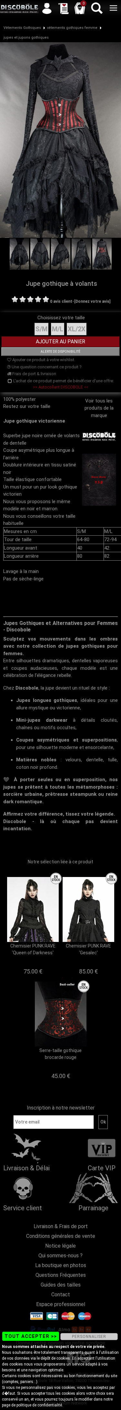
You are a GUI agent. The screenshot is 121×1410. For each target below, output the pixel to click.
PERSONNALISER (89, 1336)
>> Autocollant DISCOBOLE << (60, 387)
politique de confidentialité (39, 1405)
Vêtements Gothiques (22, 28)
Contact (60, 1294)
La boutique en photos (60, 1265)
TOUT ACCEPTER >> (31, 1336)
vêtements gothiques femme (72, 28)
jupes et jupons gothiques (26, 37)
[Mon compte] (47, 8)
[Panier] (80, 8)
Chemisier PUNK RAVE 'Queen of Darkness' (32, 949)
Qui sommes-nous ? (60, 1255)
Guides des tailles (61, 1285)
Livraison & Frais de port (61, 1226)
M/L (57, 329)
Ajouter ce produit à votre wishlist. (43, 359)
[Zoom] (60, 140)
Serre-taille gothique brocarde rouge (60, 1054)
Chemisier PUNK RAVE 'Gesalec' (88, 949)
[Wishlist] (63, 8)
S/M (41, 329)
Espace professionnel (60, 1304)
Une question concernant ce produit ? (46, 366)
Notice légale (60, 1246)
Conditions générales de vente (60, 1236)
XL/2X (77, 329)
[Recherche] (96, 8)
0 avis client (61, 301)
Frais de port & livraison (33, 373)
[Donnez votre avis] (92, 301)
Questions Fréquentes (60, 1275)
